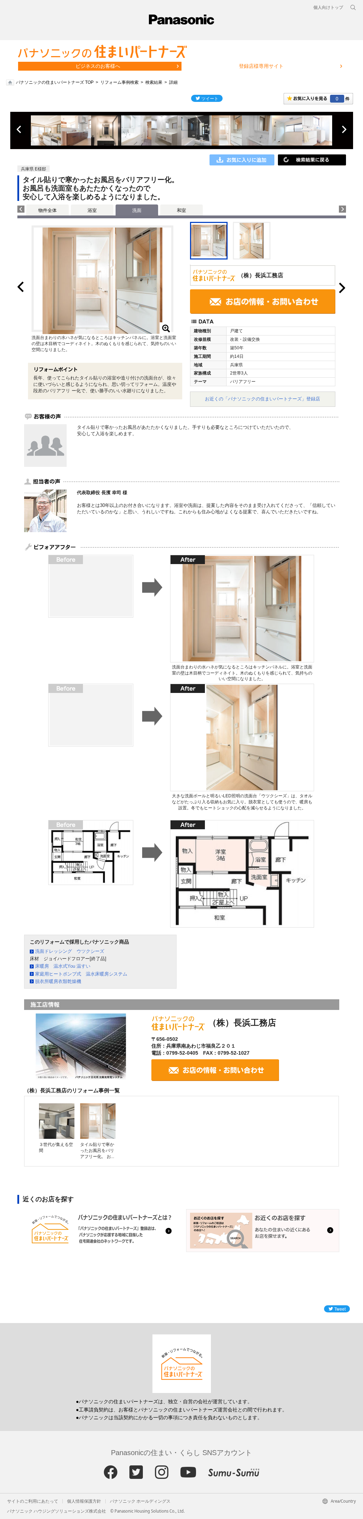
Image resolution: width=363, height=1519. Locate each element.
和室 (181, 210)
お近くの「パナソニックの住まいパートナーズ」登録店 (262, 398)
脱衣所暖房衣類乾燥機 (58, 981)
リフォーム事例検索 (119, 82)
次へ (344, 129)
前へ (19, 129)
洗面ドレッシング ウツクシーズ (69, 951)
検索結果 (153, 82)
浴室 (92, 210)
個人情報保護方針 (84, 1501)
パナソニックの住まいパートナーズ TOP (55, 82)
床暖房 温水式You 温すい (62, 966)
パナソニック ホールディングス (140, 1501)
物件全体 (47, 210)
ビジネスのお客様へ (98, 66)
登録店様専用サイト (261, 66)
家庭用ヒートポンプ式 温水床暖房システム (81, 974)
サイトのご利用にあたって (32, 1501)
